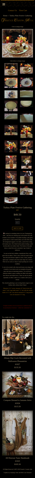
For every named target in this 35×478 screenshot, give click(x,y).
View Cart (23, 10)
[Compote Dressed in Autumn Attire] (17, 384)
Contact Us (12, 10)
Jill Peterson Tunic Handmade (17, 458)
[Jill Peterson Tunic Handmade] (17, 433)
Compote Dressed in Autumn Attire (18, 400)
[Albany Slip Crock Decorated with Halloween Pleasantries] (17, 337)
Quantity (17, 219)
